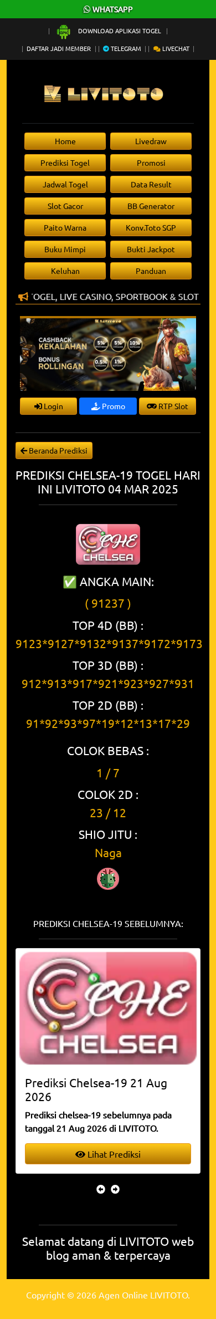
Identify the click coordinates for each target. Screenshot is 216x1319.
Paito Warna (65, 227)
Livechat (175, 48)
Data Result (151, 184)
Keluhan (65, 271)
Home (65, 141)
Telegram (125, 48)
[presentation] (100, 1188)
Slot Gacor (65, 206)
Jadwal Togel (65, 184)
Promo (112, 406)
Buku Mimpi (65, 249)
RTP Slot (172, 406)
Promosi (151, 162)
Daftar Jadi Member (59, 48)
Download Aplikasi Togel (119, 30)
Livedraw (151, 141)
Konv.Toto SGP (151, 227)
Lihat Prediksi (113, 1153)
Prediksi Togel (65, 162)
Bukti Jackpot (151, 249)
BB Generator (150, 206)
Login (52, 406)
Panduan (151, 271)
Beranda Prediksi (57, 450)
